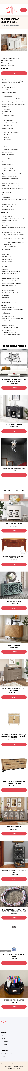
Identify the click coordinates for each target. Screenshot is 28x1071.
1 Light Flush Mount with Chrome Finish (14, 468)
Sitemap (18, 1068)
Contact (6, 1041)
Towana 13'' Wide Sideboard (14, 601)
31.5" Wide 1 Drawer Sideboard (14, 524)
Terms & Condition (18, 1066)
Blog (5, 1039)
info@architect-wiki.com (21, 2)
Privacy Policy (11, 1068)
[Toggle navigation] (3, 9)
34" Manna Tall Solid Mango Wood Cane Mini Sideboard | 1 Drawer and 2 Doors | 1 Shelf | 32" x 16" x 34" (14, 736)
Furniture (10, 58)
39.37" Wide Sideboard (14, 645)
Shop (23, 10)
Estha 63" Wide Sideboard (14, 827)
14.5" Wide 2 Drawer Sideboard (14, 424)
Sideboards (16, 58)
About (5, 1044)
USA (3, 2)
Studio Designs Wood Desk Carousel (14, 1000)
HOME (5, 1036)
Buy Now (14, 73)
